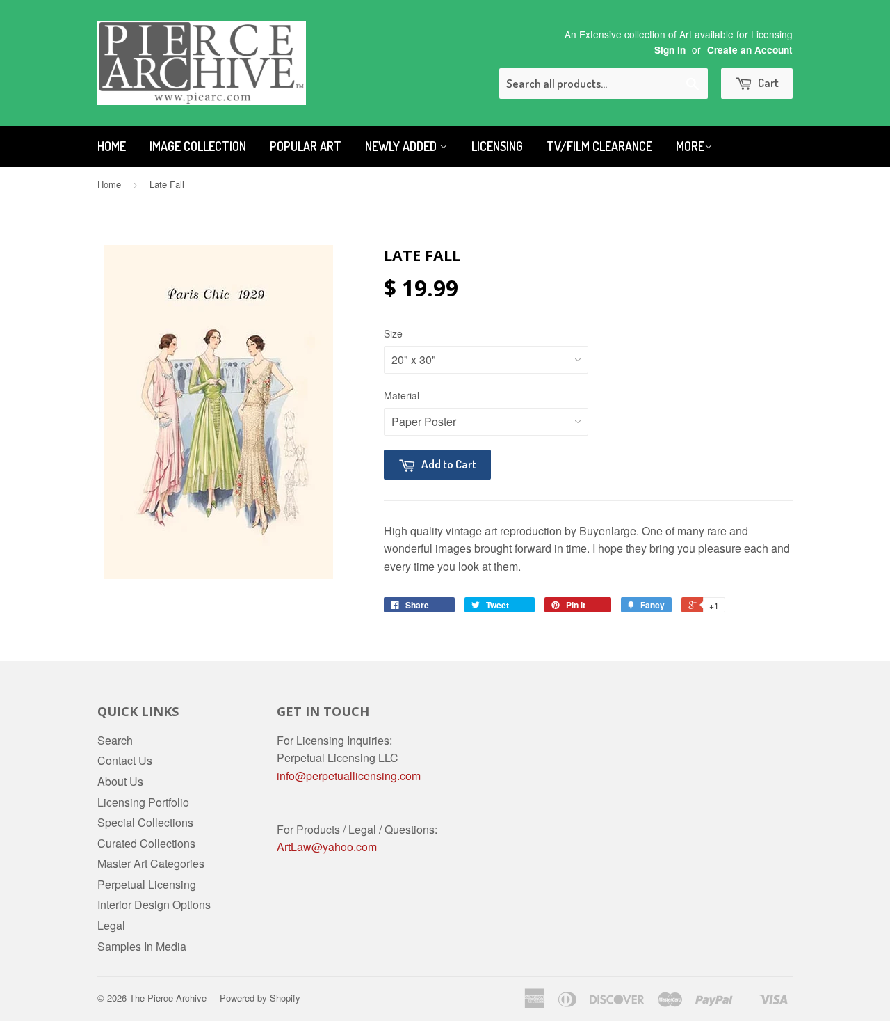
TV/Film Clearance (599, 146)
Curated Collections (146, 843)
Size (393, 333)
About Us (120, 781)
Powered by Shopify (260, 997)
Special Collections (145, 822)
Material (401, 395)
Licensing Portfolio (143, 802)
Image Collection (197, 146)
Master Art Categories (150, 863)
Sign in (670, 49)
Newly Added (402, 146)
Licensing (497, 146)
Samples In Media (141, 946)
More (690, 146)
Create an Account (750, 49)
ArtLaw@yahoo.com (327, 847)
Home (111, 146)
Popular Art (305, 146)
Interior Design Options (154, 904)
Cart (767, 82)
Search (115, 740)
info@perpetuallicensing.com (349, 776)
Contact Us (124, 760)
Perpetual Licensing (146, 884)
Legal (111, 925)
